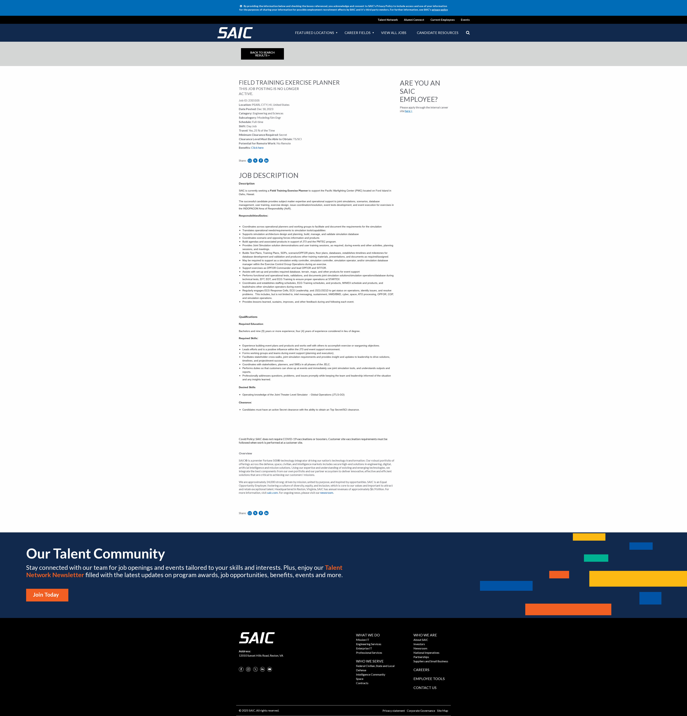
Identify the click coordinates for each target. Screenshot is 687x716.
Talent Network (388, 19)
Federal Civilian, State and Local (375, 666)
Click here (257, 147)
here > (408, 111)
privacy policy (440, 9)
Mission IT (362, 639)
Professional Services (369, 652)
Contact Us (425, 687)
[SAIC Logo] (257, 637)
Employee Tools (429, 678)
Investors (419, 644)
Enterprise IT (364, 648)
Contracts (362, 683)
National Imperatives (426, 652)
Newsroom (420, 648)
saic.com (272, 492)
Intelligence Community (370, 674)
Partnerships (421, 657)
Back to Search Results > (262, 54)
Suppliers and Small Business (430, 661)
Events (465, 19)
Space (359, 678)
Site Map (442, 710)
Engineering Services (368, 644)
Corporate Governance (421, 710)
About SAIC (420, 639)
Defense (361, 670)
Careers (421, 670)
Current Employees (442, 19)
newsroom (326, 492)
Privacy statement (394, 710)
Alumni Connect (414, 19)
